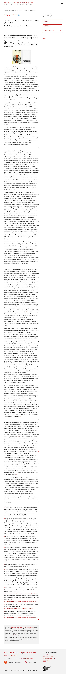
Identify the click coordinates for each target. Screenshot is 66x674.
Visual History (46, 660)
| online (48, 656)
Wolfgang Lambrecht (10, 15)
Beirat (20, 653)
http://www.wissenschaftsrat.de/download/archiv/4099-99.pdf (20, 601)
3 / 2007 (25, 10)
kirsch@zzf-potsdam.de (18, 634)
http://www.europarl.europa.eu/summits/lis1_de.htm (18, 608)
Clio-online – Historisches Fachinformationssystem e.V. (23, 627)
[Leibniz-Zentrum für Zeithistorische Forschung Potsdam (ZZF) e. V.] (47, 670)
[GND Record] (19, 15)
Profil (6, 653)
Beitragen (32, 653)
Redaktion (12, 653)
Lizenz (44, 38)
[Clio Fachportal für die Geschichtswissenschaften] (30, 663)
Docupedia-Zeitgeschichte (49, 658)
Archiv (20, 10)
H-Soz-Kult (45, 655)
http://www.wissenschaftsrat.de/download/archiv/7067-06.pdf (20, 593)
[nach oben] (63, 671)
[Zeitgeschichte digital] (14, 663)
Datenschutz (14, 655)
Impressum (6, 655)
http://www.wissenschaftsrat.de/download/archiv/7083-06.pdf (20, 617)
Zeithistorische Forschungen (10, 10)
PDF (48, 15)
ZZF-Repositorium (47, 662)
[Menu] (62, 2)
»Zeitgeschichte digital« (27, 658)
